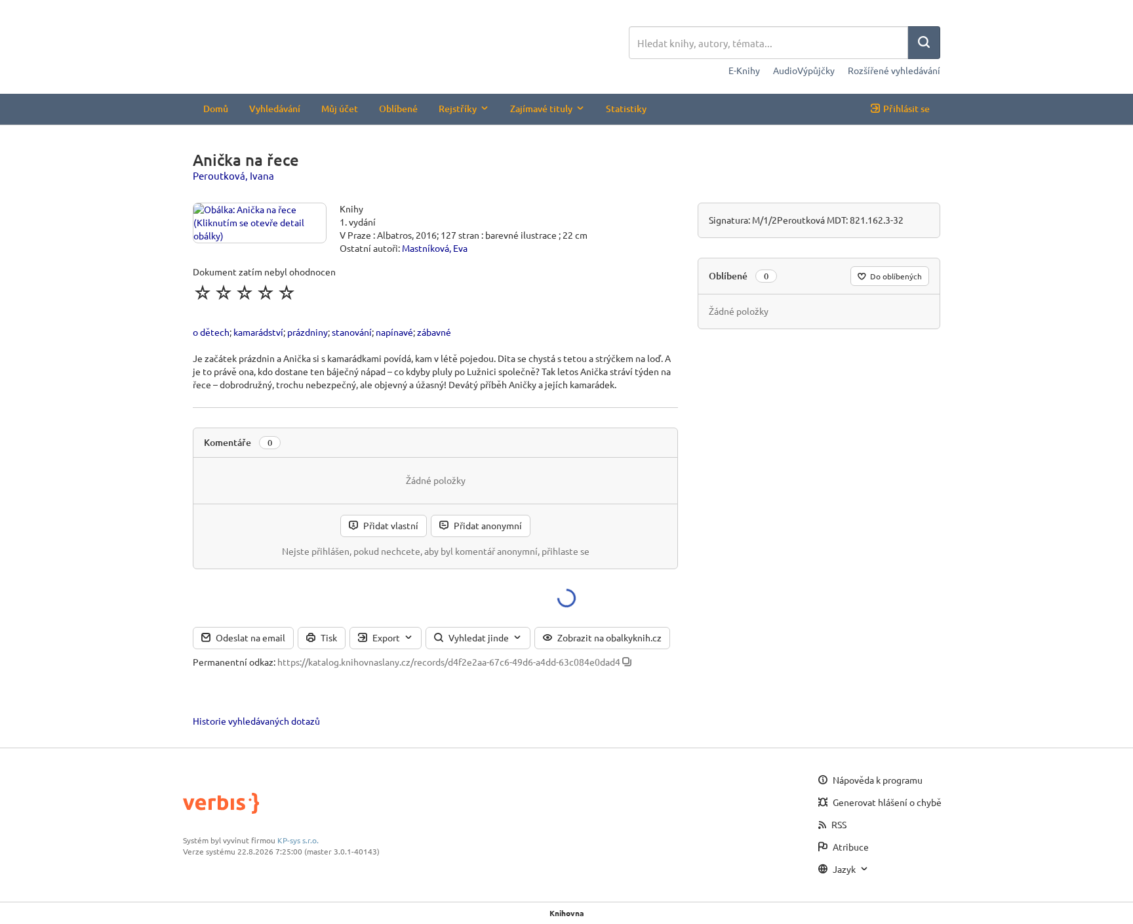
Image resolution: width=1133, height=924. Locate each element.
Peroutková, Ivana (233, 175)
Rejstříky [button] (458, 108)
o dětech (211, 332)
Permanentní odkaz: (234, 662)
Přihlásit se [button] (906, 108)
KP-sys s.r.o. (298, 840)
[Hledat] (923, 42)
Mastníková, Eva (434, 248)
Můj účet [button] (339, 108)
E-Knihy (744, 70)
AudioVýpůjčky (804, 70)
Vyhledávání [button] (274, 108)
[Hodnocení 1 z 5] (202, 292)
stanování (352, 332)
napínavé (394, 332)
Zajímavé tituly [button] (541, 108)
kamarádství (258, 332)
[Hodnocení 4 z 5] (265, 292)
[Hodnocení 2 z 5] (223, 292)
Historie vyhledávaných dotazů (256, 721)
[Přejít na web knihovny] (411, 44)
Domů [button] (215, 108)
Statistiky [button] (626, 108)
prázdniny (307, 332)
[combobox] (768, 42)
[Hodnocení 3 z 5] (244, 292)
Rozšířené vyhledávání (894, 70)
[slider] (244, 292)
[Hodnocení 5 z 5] (286, 292)
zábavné (434, 332)
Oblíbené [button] (398, 108)
